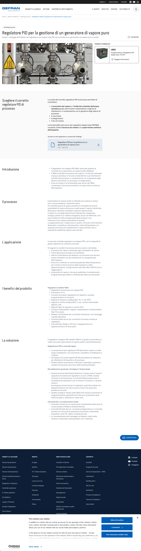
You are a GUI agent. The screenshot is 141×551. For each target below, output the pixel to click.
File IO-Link (90, 486)
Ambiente (35, 495)
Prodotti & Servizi (33, 9)
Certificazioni (90, 481)
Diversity (35, 476)
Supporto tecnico (92, 467)
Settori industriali (13, 16)
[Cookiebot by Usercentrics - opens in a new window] (14, 546)
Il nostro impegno (38, 486)
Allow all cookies (116, 520)
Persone (114, 9)
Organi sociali (60, 497)
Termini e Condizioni (93, 499)
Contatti (124, 2)
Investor (105, 9)
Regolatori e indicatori (9, 483)
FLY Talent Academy (39, 472)
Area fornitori (113, 2)
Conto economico (62, 483)
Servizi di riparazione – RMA (95, 472)
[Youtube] (133, 2)
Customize (116, 527)
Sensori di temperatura (10, 472)
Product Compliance (93, 495)
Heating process (9, 27)
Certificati (89, 490)
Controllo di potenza (9, 488)
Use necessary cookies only (117, 534)
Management (60, 493)
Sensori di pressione (9, 467)
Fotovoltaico (6, 511)
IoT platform (6, 497)
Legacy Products (8, 502)
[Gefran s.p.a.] (11, 9)
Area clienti (90, 504)
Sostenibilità (124, 9)
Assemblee (60, 502)
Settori (46, 9)
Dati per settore (61, 472)
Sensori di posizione (9, 462)
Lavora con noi (37, 481)
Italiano (102, 2)
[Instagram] (137, 2)
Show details (34, 547)
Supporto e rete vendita (62, 9)
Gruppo (34, 462)
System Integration (9, 507)
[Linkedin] (130, 2)
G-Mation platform (8, 493)
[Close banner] (137, 517)
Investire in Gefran (62, 462)
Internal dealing (61, 514)
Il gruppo (95, 9)
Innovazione (36, 499)
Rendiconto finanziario (64, 488)
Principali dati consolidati (64, 467)
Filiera (34, 504)
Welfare (34, 467)
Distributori (90, 476)
